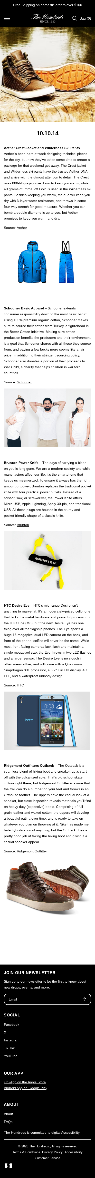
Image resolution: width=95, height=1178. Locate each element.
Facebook (11, 1024)
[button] (7, 18)
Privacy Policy (52, 1152)
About (8, 1114)
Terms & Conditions (26, 1152)
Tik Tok (9, 1048)
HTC (20, 685)
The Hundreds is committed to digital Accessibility (42, 1132)
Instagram (11, 1040)
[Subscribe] (84, 999)
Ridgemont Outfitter (32, 851)
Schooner (24, 382)
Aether (22, 228)
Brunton (23, 525)
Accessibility (74, 1152)
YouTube (11, 1056)
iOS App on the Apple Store (25, 1082)
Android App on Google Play (25, 1088)
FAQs (8, 1122)
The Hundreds (39, 1146)
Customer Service (47, 1158)
